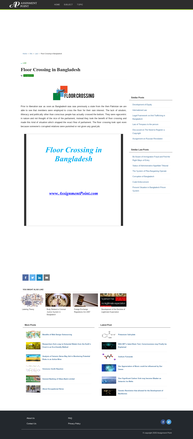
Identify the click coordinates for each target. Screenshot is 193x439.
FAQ (70, 418)
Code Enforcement (140, 182)
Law (24, 63)
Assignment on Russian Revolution (147, 139)
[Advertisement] (96, 30)
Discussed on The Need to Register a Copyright (148, 131)
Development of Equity (142, 104)
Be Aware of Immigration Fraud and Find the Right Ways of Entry (151, 158)
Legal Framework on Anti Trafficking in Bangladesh (148, 117)
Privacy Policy (74, 423)
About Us (31, 418)
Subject (68, 5)
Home (57, 5)
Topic (80, 5)
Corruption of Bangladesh (143, 176)
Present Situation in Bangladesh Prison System (149, 189)
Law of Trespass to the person (145, 124)
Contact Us (31, 423)
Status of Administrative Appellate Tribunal (150, 165)
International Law (139, 110)
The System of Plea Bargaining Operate (149, 171)
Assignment (28, 75)
